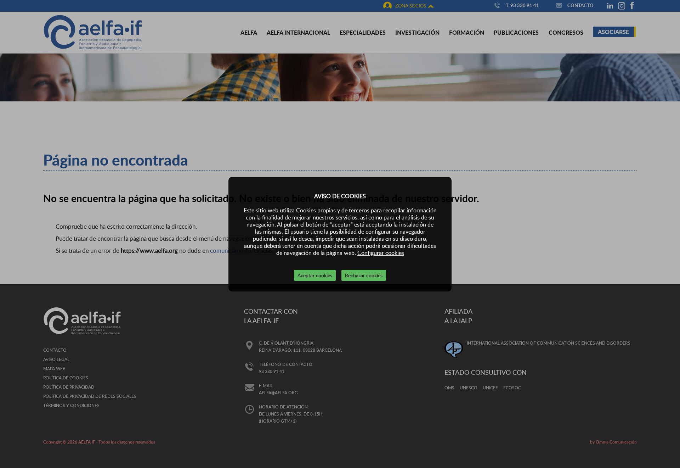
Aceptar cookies (315, 275)
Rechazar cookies (363, 275)
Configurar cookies (380, 253)
